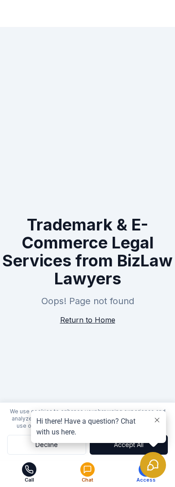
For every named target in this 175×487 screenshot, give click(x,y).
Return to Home (87, 319)
